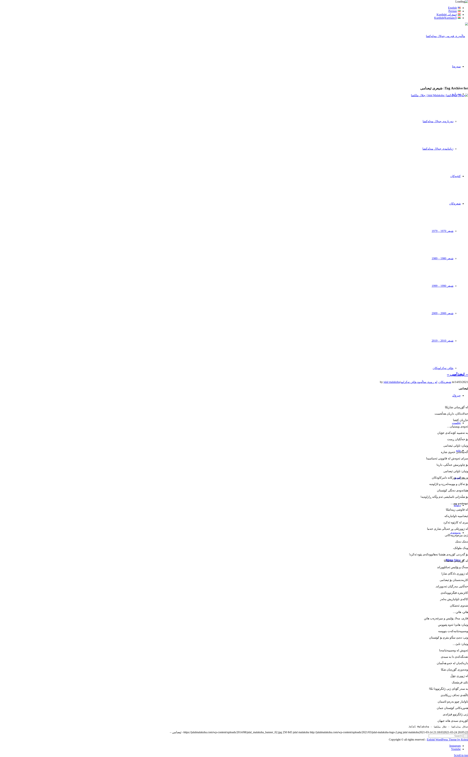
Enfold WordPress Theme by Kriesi (447, 739)
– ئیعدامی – (457, 374)
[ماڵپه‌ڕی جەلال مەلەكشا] (447, 36)
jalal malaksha (392, 382)
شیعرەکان (445, 382)
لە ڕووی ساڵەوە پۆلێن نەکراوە (419, 382)
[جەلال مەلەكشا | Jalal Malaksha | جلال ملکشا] (234, 95)
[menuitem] (230, 8)
